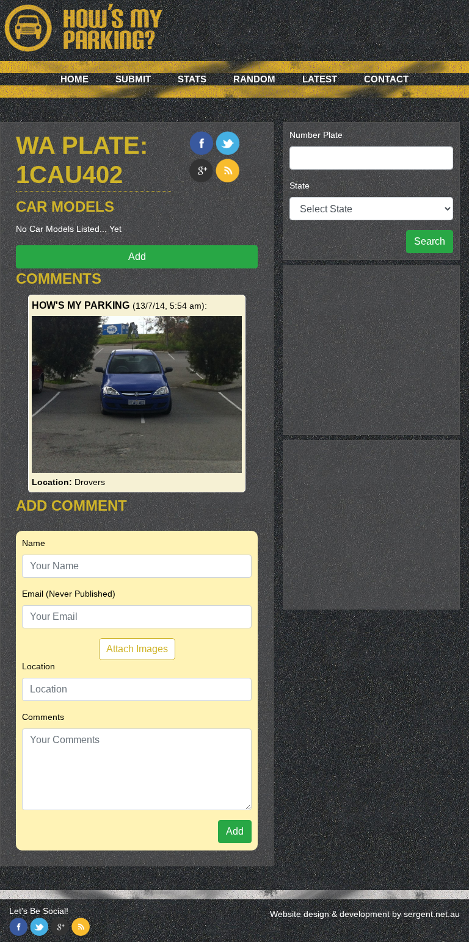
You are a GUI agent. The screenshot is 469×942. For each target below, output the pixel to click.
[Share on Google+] (201, 170)
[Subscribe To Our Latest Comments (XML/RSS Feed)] (227, 170)
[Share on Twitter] (227, 143)
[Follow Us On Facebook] (18, 927)
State (299, 185)
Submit (133, 79)
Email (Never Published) (68, 594)
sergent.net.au (432, 914)
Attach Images (137, 649)
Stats (192, 79)
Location (38, 666)
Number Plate (316, 135)
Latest (319, 79)
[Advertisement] (371, 348)
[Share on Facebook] (201, 143)
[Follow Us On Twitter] (39, 927)
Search (429, 241)
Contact (386, 79)
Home (74, 79)
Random (254, 79)
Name (33, 543)
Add (137, 256)
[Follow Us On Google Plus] (60, 927)
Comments (43, 717)
